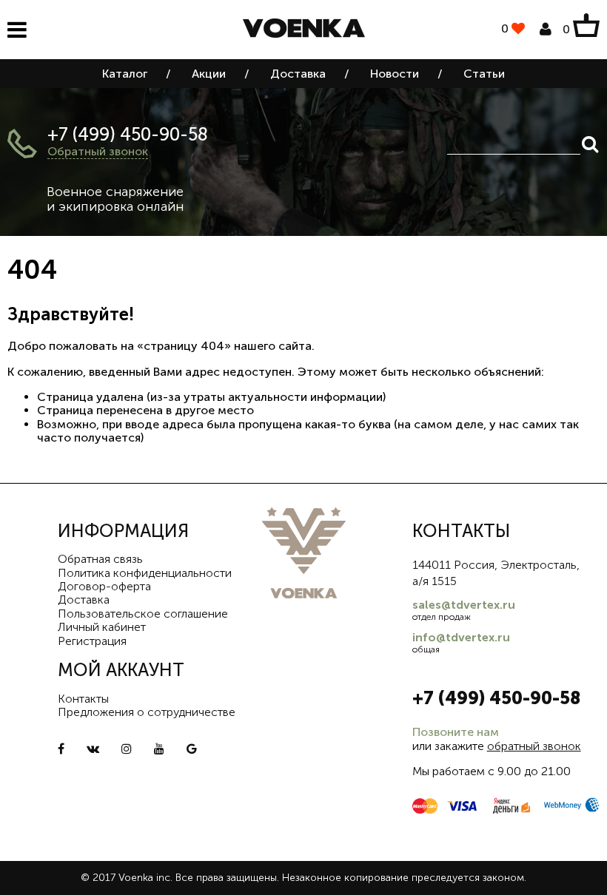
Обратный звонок (97, 151)
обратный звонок (534, 746)
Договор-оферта (104, 586)
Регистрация (92, 641)
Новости (394, 74)
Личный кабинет (102, 627)
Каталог (124, 74)
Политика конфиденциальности (145, 573)
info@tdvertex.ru (461, 637)
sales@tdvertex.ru (463, 605)
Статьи (484, 74)
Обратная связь (100, 559)
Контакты (83, 699)
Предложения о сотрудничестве (146, 712)
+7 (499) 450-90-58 (127, 134)
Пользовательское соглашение (143, 614)
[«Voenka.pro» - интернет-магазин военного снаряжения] (304, 29)
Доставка (298, 74)
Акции (209, 74)
